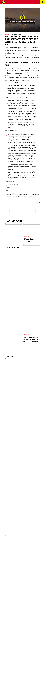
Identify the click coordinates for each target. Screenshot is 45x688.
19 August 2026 (26, 236)
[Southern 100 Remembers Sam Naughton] (31, 228)
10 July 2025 (7, 34)
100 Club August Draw (12, 247)
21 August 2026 (8, 245)
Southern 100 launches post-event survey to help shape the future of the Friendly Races (31, 338)
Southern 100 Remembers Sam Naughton (28, 240)
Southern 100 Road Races (17, 34)
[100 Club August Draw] (13, 233)
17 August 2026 (26, 334)
